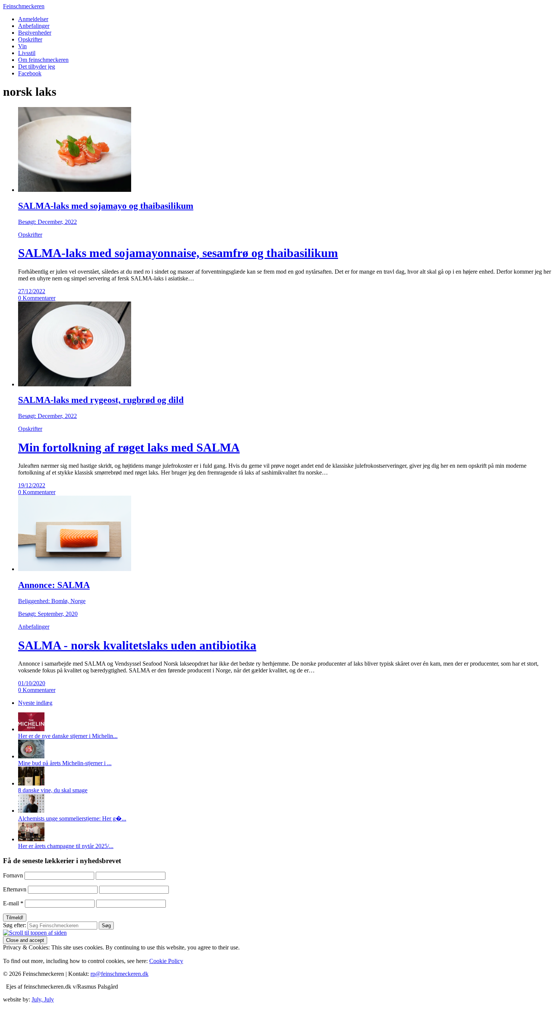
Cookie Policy (166, 961)
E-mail (13, 903)
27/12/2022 (31, 291)
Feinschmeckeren (23, 6)
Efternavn (14, 889)
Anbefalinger (33, 26)
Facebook (29, 73)
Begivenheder (34, 32)
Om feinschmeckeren (43, 60)
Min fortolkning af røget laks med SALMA (129, 447)
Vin (22, 46)
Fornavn (13, 875)
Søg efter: (14, 925)
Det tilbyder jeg (36, 66)
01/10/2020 (31, 683)
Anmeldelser (33, 19)
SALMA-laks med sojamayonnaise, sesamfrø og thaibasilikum (178, 253)
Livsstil (26, 53)
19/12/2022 (31, 485)
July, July (43, 999)
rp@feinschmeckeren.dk (119, 974)
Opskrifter (30, 39)
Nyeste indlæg (35, 703)
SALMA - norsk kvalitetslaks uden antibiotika (137, 645)
